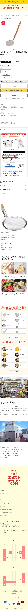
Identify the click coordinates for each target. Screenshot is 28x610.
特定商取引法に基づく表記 (6, 509)
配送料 (3, 56)
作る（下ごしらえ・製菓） (19, 276)
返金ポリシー (3, 499)
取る (11, 18)
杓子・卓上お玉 (15, 15)
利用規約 (2, 493)
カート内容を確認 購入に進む (14, 90)
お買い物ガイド (6, 75)
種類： (1, 15)
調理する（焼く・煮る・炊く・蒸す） (8, 294)
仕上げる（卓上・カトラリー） (20, 294)
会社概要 (2, 490)
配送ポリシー (3, 496)
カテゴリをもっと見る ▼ (14, 337)
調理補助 (6, 18)
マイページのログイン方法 (6, 512)
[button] (23, 7)
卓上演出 (8, 15)
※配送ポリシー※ (4, 109)
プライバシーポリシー (5, 503)
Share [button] (3, 193)
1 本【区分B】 (5, 62)
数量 (1, 68)
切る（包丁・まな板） (7, 276)
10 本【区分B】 (6, 65)
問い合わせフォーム (4, 515)
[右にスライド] (17, 49)
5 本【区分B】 (17, 62)
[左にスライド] (10, 49)
